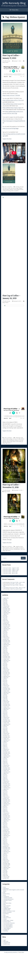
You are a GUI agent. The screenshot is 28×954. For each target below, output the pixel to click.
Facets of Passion (7, 905)
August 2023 (5, 645)
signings (4, 441)
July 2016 (5, 758)
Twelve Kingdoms (7, 928)
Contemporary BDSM (7, 897)
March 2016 (5, 764)
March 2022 (5, 668)
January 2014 (6, 798)
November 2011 (6, 833)
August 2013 (5, 805)
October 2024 (6, 627)
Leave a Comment (8, 186)
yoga (4, 550)
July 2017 (5, 742)
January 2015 (6, 782)
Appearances (6, 888)
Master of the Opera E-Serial (9, 911)
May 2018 (5, 729)
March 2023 (5, 652)
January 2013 (6, 814)
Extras (4, 904)
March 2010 (5, 859)
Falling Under (6, 907)
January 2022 (6, 671)
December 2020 (6, 688)
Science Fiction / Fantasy (8, 920)
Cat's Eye (21, 186)
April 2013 (5, 810)
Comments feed (6, 942)
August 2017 (5, 741)
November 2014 (6, 785)
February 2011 (6, 844)
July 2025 (5, 615)
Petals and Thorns (7, 917)
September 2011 (6, 835)
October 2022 (6, 659)
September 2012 (6, 819)
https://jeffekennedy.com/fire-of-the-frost (13, 100)
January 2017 (6, 750)
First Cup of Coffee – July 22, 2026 (10, 573)
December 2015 (6, 768)
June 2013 (5, 807)
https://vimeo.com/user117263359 (11, 95)
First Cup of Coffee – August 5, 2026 (10, 570)
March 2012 (5, 827)
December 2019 (6, 704)
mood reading (16, 189)
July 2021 (5, 679)
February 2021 (6, 685)
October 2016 (6, 754)
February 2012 (6, 829)
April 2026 (5, 603)
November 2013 (6, 801)
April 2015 (5, 778)
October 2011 (6, 834)
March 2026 (5, 604)
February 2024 (6, 637)
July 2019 (5, 710)
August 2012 (5, 821)
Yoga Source (7, 443)
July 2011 (5, 838)
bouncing (17, 186)
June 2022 (5, 664)
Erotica (4, 901)
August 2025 (5, 614)
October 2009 (6, 866)
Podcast (6, 62)
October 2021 (6, 675)
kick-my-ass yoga (14, 188)
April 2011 (5, 842)
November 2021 (6, 673)
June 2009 (5, 871)
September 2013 (6, 803)
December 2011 (6, 831)
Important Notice (6, 909)
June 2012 (5, 823)
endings (10, 439)
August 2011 (5, 837)
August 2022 (5, 661)
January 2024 (6, 639)
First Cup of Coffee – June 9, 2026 (18, 582)
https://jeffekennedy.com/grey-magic (12, 107)
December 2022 (6, 656)
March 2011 (5, 843)
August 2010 (5, 853)
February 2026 (6, 606)
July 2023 (5, 647)
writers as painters (15, 190)
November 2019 (6, 705)
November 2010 (6, 848)
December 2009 (6, 863)
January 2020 (6, 702)
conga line (17, 546)
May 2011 (5, 841)
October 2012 (6, 818)
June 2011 (5, 839)
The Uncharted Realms (8, 927)
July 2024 (5, 631)
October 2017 (6, 738)
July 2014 (5, 790)
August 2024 (5, 630)
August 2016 (5, 757)
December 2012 (6, 815)
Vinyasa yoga (9, 441)
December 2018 (6, 720)
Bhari (23, 952)
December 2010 (6, 847)
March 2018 (5, 732)
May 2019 (5, 713)
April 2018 (5, 730)
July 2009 (5, 870)
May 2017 (5, 745)
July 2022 (5, 663)
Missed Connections (7, 912)
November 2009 (6, 864)
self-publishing (16, 549)
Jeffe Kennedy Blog (14, 3)
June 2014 (5, 791)
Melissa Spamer (9, 189)
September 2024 (6, 628)
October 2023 (6, 643)
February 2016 (6, 765)
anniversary (17, 437)
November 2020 (6, 689)
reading (4, 190)
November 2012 (6, 817)
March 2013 (5, 811)
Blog (3, 62)
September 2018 (6, 724)
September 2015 (6, 772)
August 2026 (5, 598)
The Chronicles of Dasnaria (9, 923)
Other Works (6, 916)
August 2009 (5, 868)
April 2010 (5, 858)
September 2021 (6, 676)
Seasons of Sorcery (19, 440)
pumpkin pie (17, 547)
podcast (21, 189)
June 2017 (5, 744)
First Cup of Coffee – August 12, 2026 (11, 569)
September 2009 (6, 867)
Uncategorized (6, 929)
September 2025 (6, 612)
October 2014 (6, 786)
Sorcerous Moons (7, 921)
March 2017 (5, 748)
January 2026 (6, 607)
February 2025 (6, 622)
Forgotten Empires (7, 908)
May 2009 (5, 872)
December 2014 (6, 783)
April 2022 (5, 667)
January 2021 (6, 687)
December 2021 (6, 672)
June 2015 (5, 776)
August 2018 (5, 725)
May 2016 (5, 761)
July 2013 (5, 806)
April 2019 (5, 714)
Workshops (5, 931)
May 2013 (5, 809)
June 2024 (5, 632)
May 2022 (5, 665)
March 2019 (5, 716)
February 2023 (6, 653)
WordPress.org (6, 944)
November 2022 (6, 657)
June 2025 (5, 616)
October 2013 (6, 802)
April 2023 (5, 651)
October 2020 (6, 691)
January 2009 (6, 878)
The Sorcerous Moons (8, 924)
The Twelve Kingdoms (8, 925)
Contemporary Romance (8, 899)
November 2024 (6, 626)
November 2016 (6, 753)
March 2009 (5, 875)
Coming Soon (6, 896)
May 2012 (5, 825)
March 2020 (5, 700)
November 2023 (6, 641)
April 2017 (5, 746)
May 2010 (5, 856)
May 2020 (5, 697)
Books (4, 895)
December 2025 (6, 608)
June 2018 (5, 728)
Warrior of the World (17, 441)
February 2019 (6, 717)
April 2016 (5, 762)
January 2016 (6, 766)
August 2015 (5, 773)
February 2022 (6, 669)
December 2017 (6, 736)
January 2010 (6, 862)
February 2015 (6, 781)
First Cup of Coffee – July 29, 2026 (10, 572)
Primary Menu (14, 9)
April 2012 (5, 826)
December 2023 (6, 640)
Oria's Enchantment (10, 440)
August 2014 (5, 789)
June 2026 (5, 600)
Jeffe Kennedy (7, 61)
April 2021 (5, 683)
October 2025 (6, 611)
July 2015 (5, 774)
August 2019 (5, 709)
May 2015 (5, 777)
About (4, 887)
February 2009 (6, 876)
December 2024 (6, 624)
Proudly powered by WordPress (11, 952)
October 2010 (6, 850)
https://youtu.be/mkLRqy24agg (10, 128)
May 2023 (5, 649)
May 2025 (5, 618)
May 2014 (5, 793)
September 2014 (6, 787)
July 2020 (5, 695)
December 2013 (6, 799)
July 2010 (5, 854)
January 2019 (6, 718)
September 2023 (6, 644)
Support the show (7, 138)
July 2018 (5, 726)
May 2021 (5, 681)
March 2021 (5, 684)
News (4, 915)
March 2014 (5, 795)
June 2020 (5, 696)
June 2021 (5, 680)
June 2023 (5, 648)
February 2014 (6, 797)
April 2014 (5, 794)
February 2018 (6, 733)
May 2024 (5, 633)
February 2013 (6, 813)
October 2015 (6, 770)
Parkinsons (12, 547)
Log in (4, 940)
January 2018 (6, 734)
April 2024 (5, 635)
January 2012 (6, 830)
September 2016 (6, 756)
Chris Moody (5, 587)
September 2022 (6, 660)
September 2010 (6, 851)
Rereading (8, 190)
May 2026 (5, 602)
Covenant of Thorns (7, 900)
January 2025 (6, 623)
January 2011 (6, 846)
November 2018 (6, 721)
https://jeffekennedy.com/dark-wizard (12, 104)
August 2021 (5, 677)
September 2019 (6, 708)
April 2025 (5, 619)
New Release (6, 913)
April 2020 (5, 699)
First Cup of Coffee (6, 188)
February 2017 (6, 749)
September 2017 (6, 740)
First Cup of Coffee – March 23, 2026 (17, 587)
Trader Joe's (22, 549)
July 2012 (5, 822)
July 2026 (5, 599)
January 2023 (6, 655)
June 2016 (5, 760)
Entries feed (5, 941)
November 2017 (6, 737)
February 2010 (6, 860)
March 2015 (5, 779)
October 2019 (6, 707)
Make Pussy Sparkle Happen (16, 589)
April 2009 (5, 874)
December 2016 (6, 752)
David (7, 439)
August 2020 (5, 693)
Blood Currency (6, 893)
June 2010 (5, 855)
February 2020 (6, 701)
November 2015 (6, 769)
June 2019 (5, 712)
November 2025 (6, 610)
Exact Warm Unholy (7, 903)
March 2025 (5, 620)
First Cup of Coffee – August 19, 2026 (11, 568)
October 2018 (6, 722)
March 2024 (5, 636)
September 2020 (6, 692)
